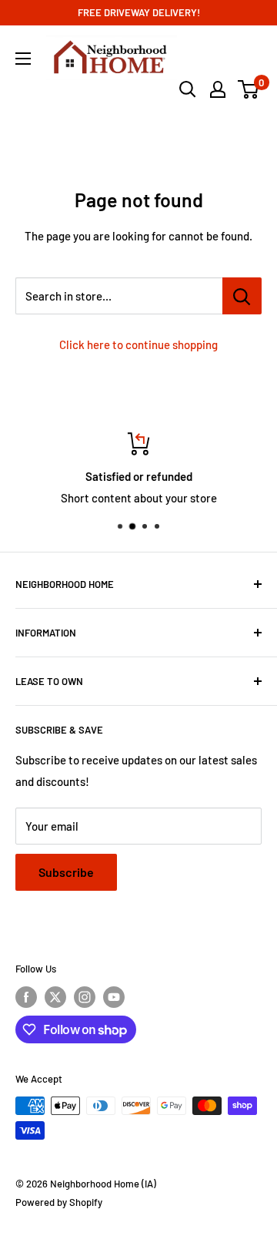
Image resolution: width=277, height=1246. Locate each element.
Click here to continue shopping (138, 344)
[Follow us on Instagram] (84, 997)
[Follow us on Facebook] (26, 997)
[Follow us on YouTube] (114, 997)
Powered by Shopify (58, 1202)
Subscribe (66, 872)
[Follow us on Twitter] (55, 997)
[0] (249, 89)
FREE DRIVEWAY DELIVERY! (139, 12)
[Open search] (187, 89)
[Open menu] (23, 58)
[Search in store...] (242, 295)
